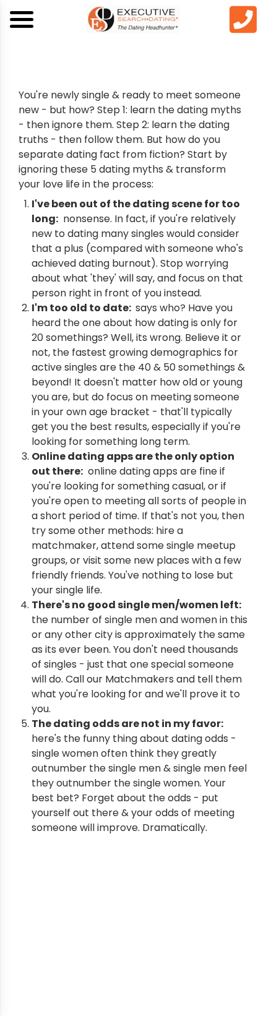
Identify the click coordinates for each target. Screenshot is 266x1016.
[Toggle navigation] (21, 19)
